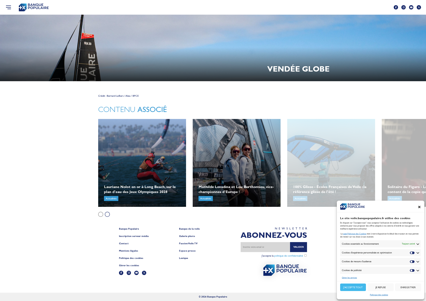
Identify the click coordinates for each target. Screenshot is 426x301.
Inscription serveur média (134, 236)
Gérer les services (349, 278)
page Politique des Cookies (354, 234)
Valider (298, 247)
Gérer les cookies (129, 265)
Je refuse (381, 287)
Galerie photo (187, 236)
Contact (124, 243)
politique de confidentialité (288, 255)
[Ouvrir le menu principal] (8, 7)
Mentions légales (128, 250)
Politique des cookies (379, 295)
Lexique (183, 258)
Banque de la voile (189, 228)
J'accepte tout (353, 287)
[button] (419, 207)
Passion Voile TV (188, 243)
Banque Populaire (129, 228)
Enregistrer (408, 287)
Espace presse (187, 250)
